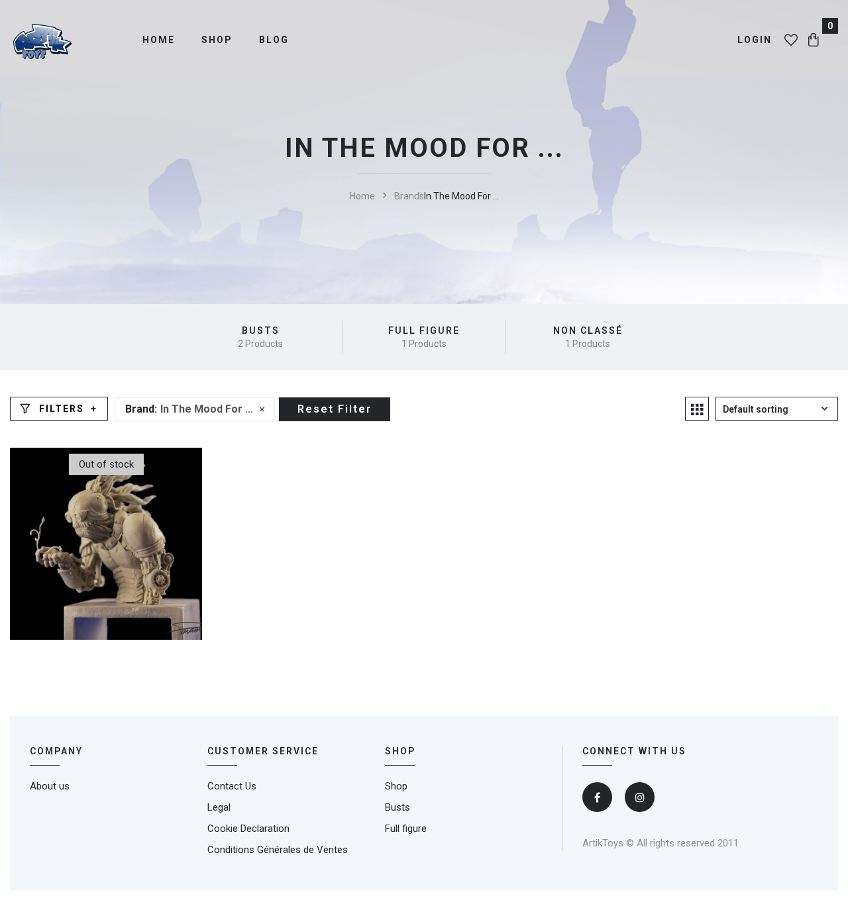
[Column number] (697, 409)
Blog (274, 39)
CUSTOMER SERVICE (263, 751)
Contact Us (231, 786)
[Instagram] (640, 797)
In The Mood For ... (206, 409)
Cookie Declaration (248, 828)
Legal (219, 807)
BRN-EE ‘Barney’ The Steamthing (106, 511)
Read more (86, 562)
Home (158, 39)
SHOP (400, 751)
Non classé (588, 330)
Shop (217, 39)
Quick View (166, 562)
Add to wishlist (46, 562)
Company (56, 751)
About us (50, 786)
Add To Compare (126, 562)
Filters (61, 408)
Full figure (424, 330)
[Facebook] (597, 797)
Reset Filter (334, 409)
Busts (261, 330)
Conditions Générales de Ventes (277, 850)
